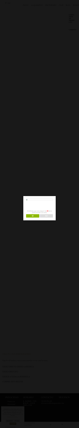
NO (46, 216)
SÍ (32, 216)
